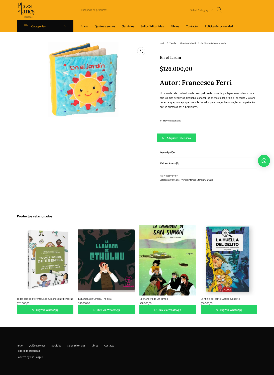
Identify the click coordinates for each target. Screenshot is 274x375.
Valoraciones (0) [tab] (169, 163)
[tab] (208, 152)
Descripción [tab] (167, 152)
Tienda (172, 43)
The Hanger (36, 357)
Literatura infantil (188, 43)
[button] (208, 137)
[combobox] (200, 10)
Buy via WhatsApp (47, 310)
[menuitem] (84, 26)
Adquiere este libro (179, 138)
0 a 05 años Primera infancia (213, 43)
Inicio (162, 43)
